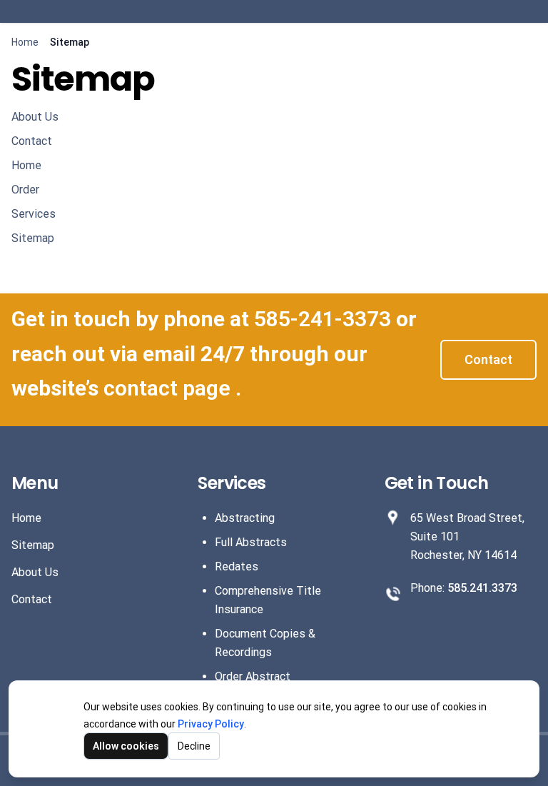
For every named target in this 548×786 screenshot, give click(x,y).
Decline (194, 746)
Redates (236, 566)
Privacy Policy (211, 724)
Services (33, 214)
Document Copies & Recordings (265, 643)
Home (25, 42)
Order (25, 189)
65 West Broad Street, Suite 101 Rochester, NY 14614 (467, 536)
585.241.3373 (482, 588)
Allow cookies (126, 746)
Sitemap (32, 238)
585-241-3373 (325, 318)
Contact (31, 141)
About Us (35, 117)
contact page (169, 388)
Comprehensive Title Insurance (268, 600)
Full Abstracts (251, 542)
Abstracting (245, 518)
